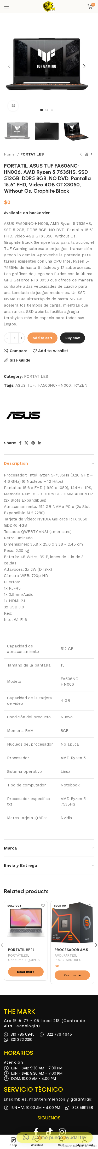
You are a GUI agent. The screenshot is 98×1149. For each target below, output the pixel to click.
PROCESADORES (68, 960)
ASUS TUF (25, 385)
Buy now (72, 338)
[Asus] (23, 414)
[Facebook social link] (20, 443)
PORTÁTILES (18, 955)
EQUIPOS (32, 960)
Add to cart (42, 338)
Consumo (16, 960)
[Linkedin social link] (40, 443)
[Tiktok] (49, 1132)
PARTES (70, 955)
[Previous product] (81, 154)
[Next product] (91, 154)
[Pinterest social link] (33, 443)
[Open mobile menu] (6, 6)
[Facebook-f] (36, 1132)
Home (10, 154)
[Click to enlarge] (13, 106)
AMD (58, 955)
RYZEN (81, 385)
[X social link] (26, 443)
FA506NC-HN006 (54, 385)
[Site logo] (49, 6)
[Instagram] (62, 1132)
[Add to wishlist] (43, 905)
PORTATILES (32, 154)
